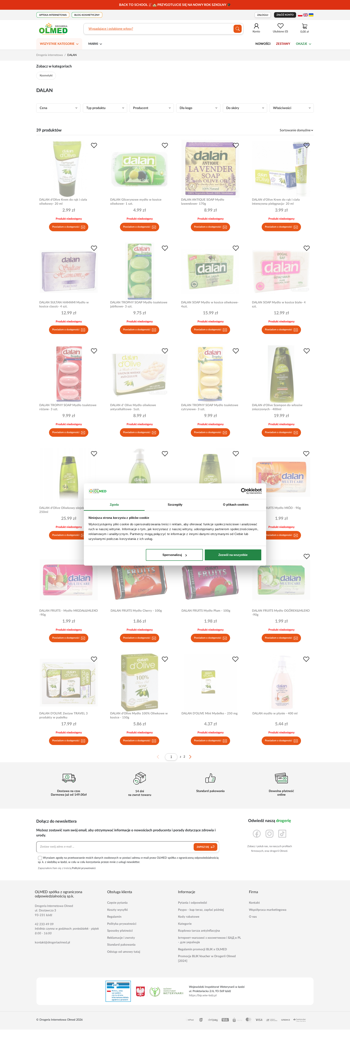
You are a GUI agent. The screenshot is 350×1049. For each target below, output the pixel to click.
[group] (175, 5)
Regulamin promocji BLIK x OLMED (202, 949)
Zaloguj (262, 15)
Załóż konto (285, 15)
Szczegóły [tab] (175, 504)
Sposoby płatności (120, 930)
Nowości (262, 43)
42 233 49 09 (44, 924)
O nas (253, 916)
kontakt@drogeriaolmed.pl (52, 942)
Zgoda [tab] (114, 504)
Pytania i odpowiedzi (192, 902)
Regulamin (114, 916)
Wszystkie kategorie (57, 43)
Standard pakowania (121, 944)
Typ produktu (96, 108)
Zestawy (283, 43)
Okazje (301, 43)
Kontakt (254, 902)
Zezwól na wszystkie (233, 555)
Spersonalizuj (172, 555)
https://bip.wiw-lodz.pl (203, 995)
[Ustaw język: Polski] (300, 15)
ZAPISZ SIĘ (203, 847)
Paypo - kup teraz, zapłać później (201, 909)
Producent (140, 108)
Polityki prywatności (83, 868)
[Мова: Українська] (311, 15)
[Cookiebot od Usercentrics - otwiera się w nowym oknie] (244, 491)
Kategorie (185, 923)
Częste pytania (117, 902)
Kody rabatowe (188, 916)
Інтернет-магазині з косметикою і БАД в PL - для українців (209, 940)
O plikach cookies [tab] (236, 504)
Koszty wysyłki (117, 909)
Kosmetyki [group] (46, 75)
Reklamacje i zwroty (121, 937)
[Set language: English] (305, 15)
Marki (93, 43)
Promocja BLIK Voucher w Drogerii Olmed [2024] (207, 958)
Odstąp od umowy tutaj (123, 951)
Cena (43, 108)
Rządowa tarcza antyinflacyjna (199, 930)
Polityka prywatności (121, 923)
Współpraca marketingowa (267, 909)
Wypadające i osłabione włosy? (111, 28)
